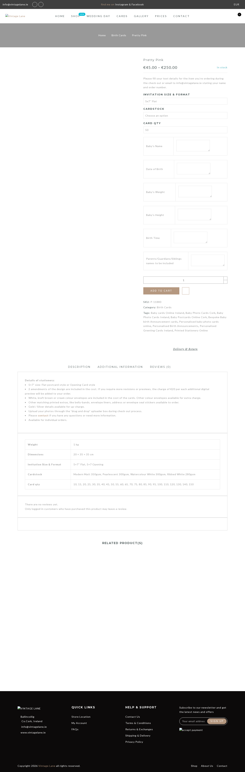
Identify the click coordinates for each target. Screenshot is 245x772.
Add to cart (161, 290)
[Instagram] (39, 740)
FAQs (75, 729)
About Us (207, 765)
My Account (79, 722)
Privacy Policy (134, 741)
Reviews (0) (160, 367)
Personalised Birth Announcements (175, 325)
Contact (181, 16)
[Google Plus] (32, 740)
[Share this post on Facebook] (175, 340)
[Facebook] (20, 740)
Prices (161, 16)
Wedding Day (98, 16)
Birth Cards (119, 35)
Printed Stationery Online (191, 330)
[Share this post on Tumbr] (195, 340)
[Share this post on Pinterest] (189, 340)
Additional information (120, 367)
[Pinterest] (45, 740)
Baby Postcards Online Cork (189, 317)
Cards (122, 16)
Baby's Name (154, 146)
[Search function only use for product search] (218, 16)
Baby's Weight (155, 191)
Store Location (81, 716)
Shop (75, 16)
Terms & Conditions (138, 722)
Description (79, 367)
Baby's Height (155, 214)
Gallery (141, 16)
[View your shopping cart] (236, 16)
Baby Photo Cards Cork (201, 312)
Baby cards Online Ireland (167, 312)
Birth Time (153, 237)
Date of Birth (154, 169)
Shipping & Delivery (137, 735)
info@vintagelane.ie (34, 726)
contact (43, 415)
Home (60, 16)
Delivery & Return (185, 349)
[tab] (79, 367)
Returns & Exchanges (139, 729)
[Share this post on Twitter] (182, 340)
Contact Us (132, 716)
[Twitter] (26, 740)
